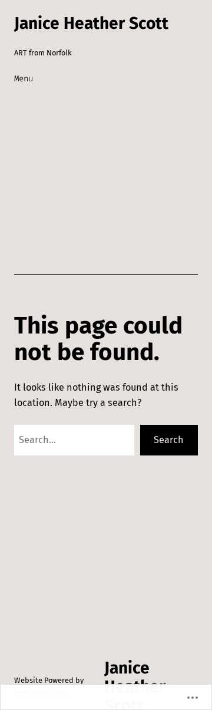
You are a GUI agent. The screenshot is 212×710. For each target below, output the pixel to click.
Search (169, 439)
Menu (23, 78)
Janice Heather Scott (91, 23)
